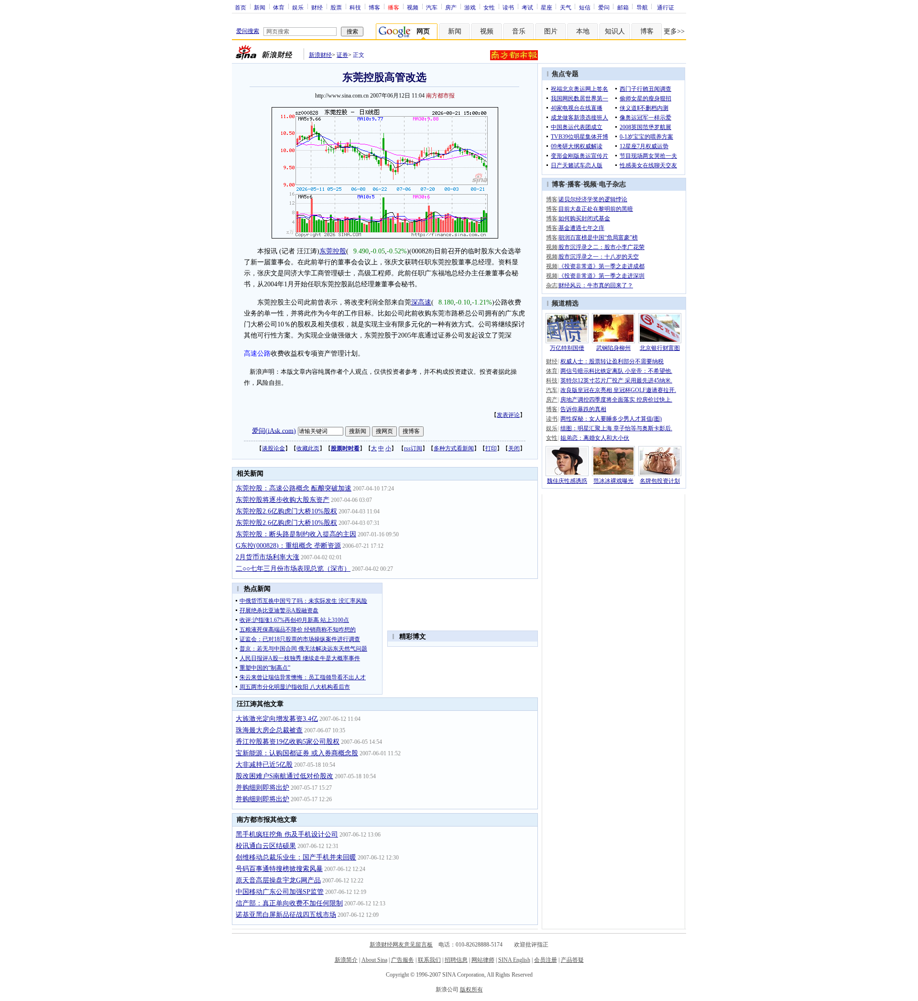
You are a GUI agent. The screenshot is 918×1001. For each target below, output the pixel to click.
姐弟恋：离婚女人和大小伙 (594, 438)
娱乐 (298, 7)
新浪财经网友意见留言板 (401, 944)
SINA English (514, 960)
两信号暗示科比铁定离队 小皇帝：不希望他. (616, 371)
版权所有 (471, 989)
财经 (317, 7)
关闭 (514, 448)
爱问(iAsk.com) (274, 430)
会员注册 (545, 960)
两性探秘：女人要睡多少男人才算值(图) (611, 418)
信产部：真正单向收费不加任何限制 (289, 903)
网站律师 (482, 960)
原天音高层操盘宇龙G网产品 (278, 880)
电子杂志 (612, 184)
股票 (336, 7)
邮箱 (623, 7)
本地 (583, 31)
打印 (491, 448)
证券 (342, 55)
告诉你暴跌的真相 (583, 409)
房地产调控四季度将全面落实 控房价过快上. (616, 399)
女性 (489, 7)
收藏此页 (307, 448)
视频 (412, 7)
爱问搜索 (247, 31)
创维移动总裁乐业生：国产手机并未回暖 (296, 857)
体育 (278, 7)
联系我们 (429, 960)
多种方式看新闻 (454, 448)
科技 (355, 7)
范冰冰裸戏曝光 (613, 481)
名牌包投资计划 (660, 481)
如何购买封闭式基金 (584, 218)
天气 (565, 7)
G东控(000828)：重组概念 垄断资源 (288, 545)
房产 (451, 7)
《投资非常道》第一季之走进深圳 (601, 275)
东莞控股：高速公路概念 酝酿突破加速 (293, 488)
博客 (374, 7)
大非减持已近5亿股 (264, 764)
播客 (574, 184)
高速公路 (257, 353)
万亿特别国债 (567, 348)
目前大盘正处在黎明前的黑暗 (595, 209)
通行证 (665, 7)
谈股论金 (273, 448)
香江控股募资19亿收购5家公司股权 (287, 741)
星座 (546, 7)
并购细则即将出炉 (262, 787)
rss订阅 (413, 448)
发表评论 (508, 415)
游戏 (470, 7)
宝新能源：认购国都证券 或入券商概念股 (297, 753)
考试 (527, 7)
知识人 (615, 31)
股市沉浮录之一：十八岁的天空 (598, 256)
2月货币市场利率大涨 (267, 557)
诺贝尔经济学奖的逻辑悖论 (592, 199)
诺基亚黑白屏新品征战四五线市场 (286, 914)
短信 (584, 7)
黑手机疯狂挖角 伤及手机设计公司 (287, 834)
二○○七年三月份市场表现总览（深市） (293, 568)
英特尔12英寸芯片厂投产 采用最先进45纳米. (616, 380)
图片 (550, 31)
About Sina (374, 960)
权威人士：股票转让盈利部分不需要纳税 (612, 361)
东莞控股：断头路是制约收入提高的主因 (296, 534)
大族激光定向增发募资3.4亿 (277, 718)
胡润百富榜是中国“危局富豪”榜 (598, 237)
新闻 (259, 7)
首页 (240, 7)
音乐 (518, 31)
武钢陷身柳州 (613, 348)
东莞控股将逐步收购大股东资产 (282, 499)
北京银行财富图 (660, 348)
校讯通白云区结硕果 (266, 845)
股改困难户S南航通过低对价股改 (284, 776)
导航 (642, 7)
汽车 (431, 7)
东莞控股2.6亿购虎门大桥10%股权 (286, 511)
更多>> (674, 31)
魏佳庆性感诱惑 (567, 481)
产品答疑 (572, 960)
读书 (508, 7)
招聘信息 (456, 960)
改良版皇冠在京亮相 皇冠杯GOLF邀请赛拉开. (618, 390)
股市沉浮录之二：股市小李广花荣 (601, 247)
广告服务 (402, 960)
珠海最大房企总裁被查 (269, 730)
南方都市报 (440, 95)
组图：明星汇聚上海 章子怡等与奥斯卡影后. (616, 428)
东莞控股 (332, 251)
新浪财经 (320, 55)
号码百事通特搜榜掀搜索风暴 (279, 868)
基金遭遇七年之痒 (581, 228)
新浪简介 (346, 960)
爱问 (604, 7)
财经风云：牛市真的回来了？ (595, 285)
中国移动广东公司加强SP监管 (280, 891)
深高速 (421, 302)
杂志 (551, 285)
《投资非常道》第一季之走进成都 (601, 266)
